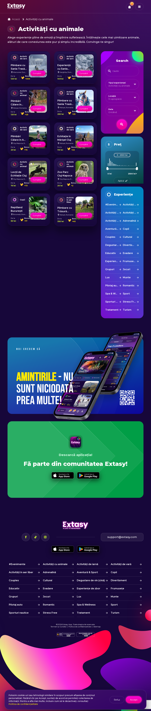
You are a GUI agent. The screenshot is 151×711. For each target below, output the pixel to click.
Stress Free (130, 301)
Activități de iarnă (113, 212)
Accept (133, 699)
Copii (126, 228)
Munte (127, 277)
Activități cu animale (39, 19)
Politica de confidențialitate (79, 627)
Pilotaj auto (112, 285)
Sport (126, 293)
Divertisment (131, 245)
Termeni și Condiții (58, 627)
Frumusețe (129, 261)
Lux (107, 277)
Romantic (128, 285)
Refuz (117, 699)
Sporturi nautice (113, 301)
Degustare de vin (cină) (113, 245)
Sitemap (97, 627)
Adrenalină (129, 220)
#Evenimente (113, 204)
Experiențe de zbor (113, 261)
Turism (127, 309)
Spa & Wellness (113, 293)
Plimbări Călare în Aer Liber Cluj (18, 140)
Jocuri (126, 269)
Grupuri (109, 269)
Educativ (110, 253)
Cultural (127, 237)
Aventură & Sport (113, 228)
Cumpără (37, 73)
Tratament (111, 309)
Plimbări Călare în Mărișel (16, 104)
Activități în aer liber (113, 220)
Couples (110, 237)
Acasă (16, 19)
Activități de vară (131, 212)
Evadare (128, 253)
